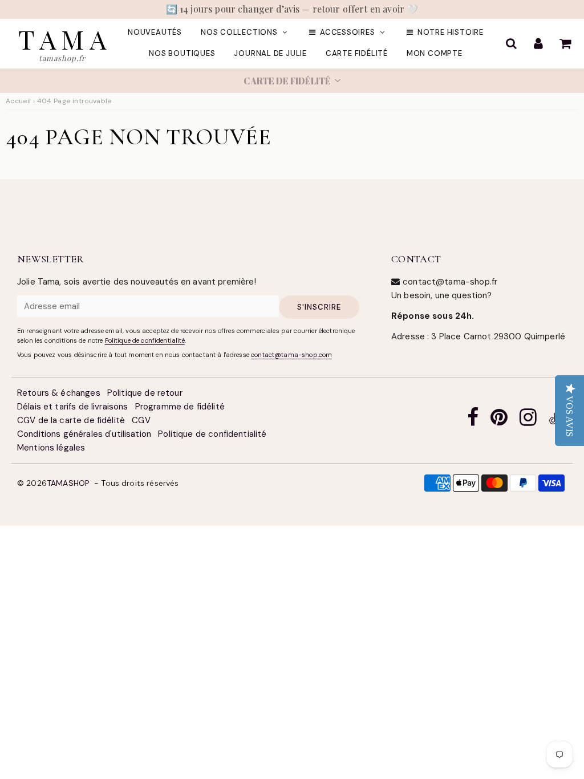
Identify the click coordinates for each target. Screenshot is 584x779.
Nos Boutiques (182, 53)
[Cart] (565, 43)
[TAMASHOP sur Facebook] (472, 420)
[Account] (538, 43)
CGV (141, 420)
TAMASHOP (68, 483)
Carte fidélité (357, 53)
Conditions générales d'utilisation (84, 434)
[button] (292, 81)
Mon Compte (435, 53)
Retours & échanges (58, 393)
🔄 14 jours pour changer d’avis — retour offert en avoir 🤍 (292, 9)
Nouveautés (155, 32)
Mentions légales (51, 447)
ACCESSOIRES (347, 32)
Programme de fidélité (180, 406)
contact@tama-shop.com (291, 355)
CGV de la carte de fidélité (71, 420)
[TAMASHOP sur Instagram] (528, 420)
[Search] (511, 43)
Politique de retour (144, 393)
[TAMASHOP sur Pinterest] (499, 420)
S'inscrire (319, 307)
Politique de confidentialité (145, 340)
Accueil (18, 101)
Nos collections (239, 32)
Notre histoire (450, 32)
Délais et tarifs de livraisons (72, 406)
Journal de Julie (270, 53)
